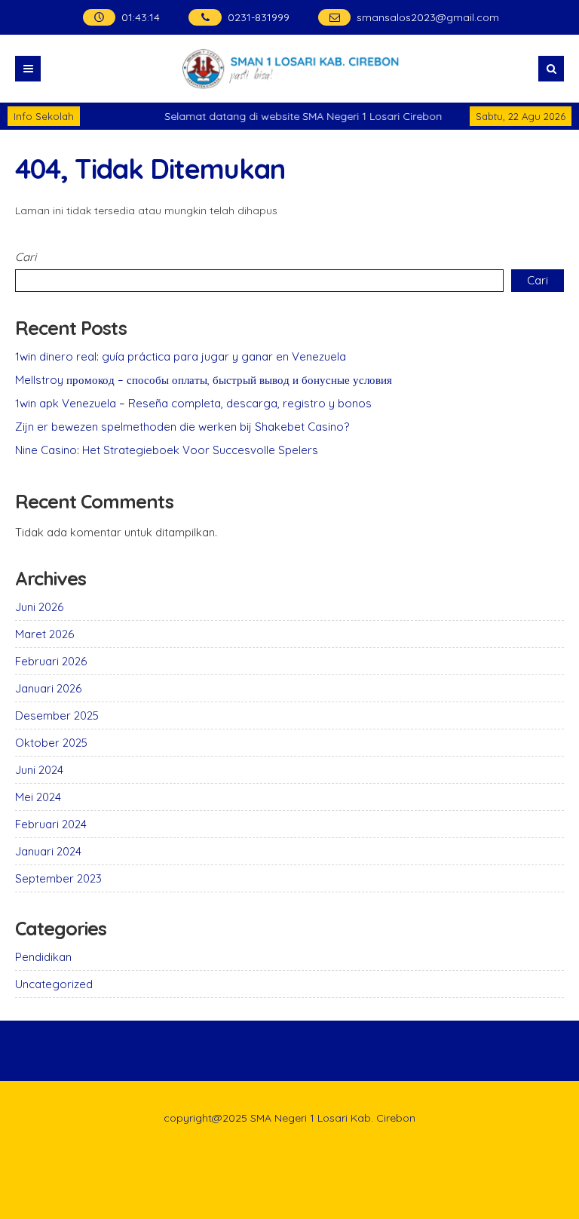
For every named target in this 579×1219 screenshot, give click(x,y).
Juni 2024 (39, 770)
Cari (25, 257)
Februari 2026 (51, 661)
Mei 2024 (38, 797)
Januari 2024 (48, 851)
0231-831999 (259, 17)
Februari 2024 (51, 824)
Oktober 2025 (51, 742)
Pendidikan (43, 957)
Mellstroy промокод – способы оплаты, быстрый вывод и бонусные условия (203, 380)
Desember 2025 (57, 715)
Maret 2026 (44, 634)
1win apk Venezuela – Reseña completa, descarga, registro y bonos (193, 403)
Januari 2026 (48, 688)
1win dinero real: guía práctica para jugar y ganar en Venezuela (180, 356)
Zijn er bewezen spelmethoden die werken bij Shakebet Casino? (182, 426)
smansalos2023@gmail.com (428, 17)
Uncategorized (54, 984)
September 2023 (58, 878)
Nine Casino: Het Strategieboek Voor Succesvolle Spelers (166, 450)
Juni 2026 (39, 607)
